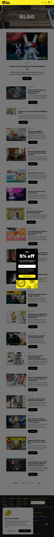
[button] (35, 250)
